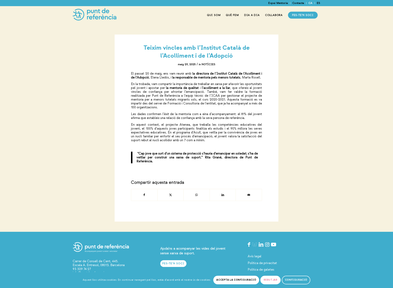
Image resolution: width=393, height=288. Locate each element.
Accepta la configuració (236, 279)
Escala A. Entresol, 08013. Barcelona (99, 265)
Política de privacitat (262, 263)
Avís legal (254, 256)
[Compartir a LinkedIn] (223, 195)
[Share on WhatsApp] (197, 195)
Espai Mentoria (278, 3)
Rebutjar (271, 279)
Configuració (296, 279)
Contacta (298, 3)
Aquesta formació (240, 99)
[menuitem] (278, 3)
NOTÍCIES (208, 64)
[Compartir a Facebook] (144, 195)
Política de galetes (261, 270)
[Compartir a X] (171, 195)
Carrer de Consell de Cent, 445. (95, 261)
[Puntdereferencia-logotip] (94, 15)
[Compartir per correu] (249, 195)
